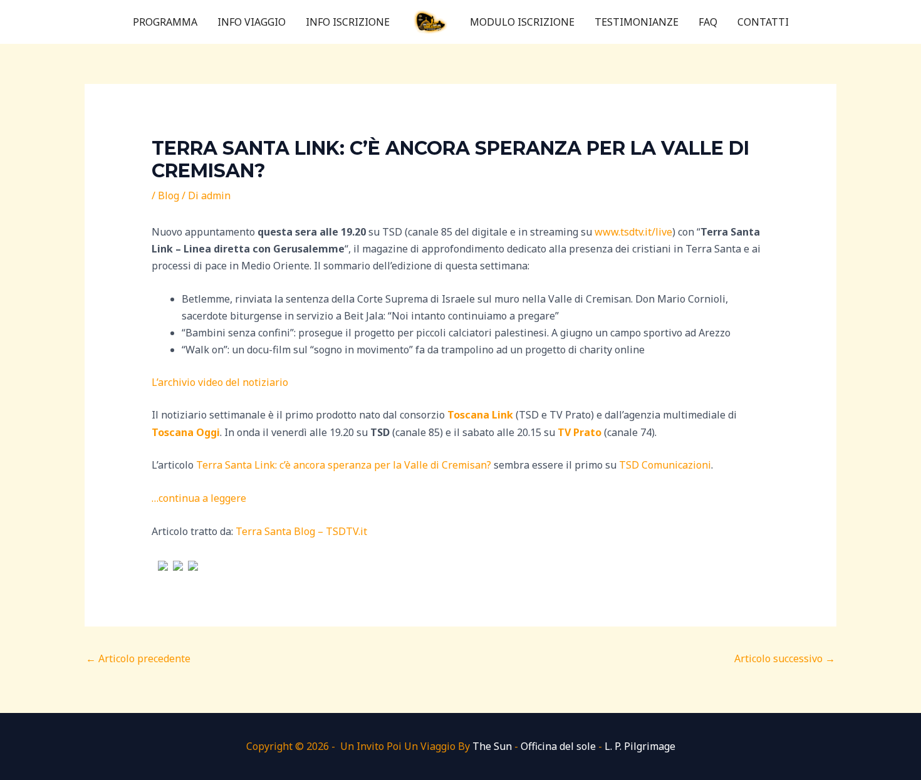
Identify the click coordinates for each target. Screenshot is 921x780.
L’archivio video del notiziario (220, 382)
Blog (168, 195)
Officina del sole (558, 746)
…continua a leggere (199, 498)
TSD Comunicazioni (665, 465)
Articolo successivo (784, 658)
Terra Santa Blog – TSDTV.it (301, 531)
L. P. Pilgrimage (640, 746)
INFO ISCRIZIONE (348, 22)
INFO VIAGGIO (251, 22)
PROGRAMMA (165, 22)
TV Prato (579, 432)
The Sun (492, 746)
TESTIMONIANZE (637, 22)
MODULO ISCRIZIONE (522, 22)
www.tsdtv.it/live (633, 232)
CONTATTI (763, 22)
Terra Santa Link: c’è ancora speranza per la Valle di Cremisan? (343, 465)
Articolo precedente (138, 658)
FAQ (708, 22)
